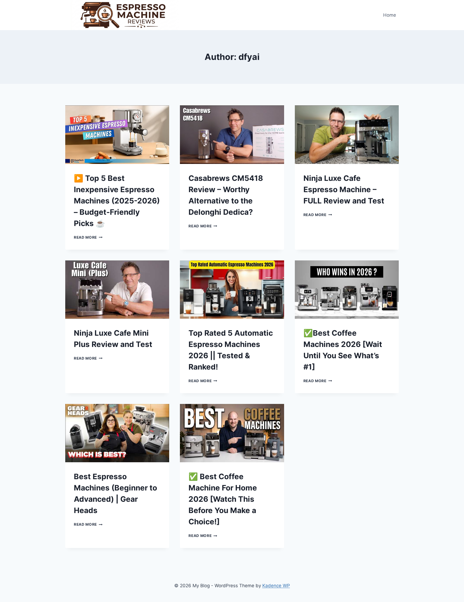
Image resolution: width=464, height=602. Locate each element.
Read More (88, 237)
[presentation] (117, 134)
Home (389, 15)
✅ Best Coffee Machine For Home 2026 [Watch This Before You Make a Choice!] (223, 499)
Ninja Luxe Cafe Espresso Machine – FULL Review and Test (343, 189)
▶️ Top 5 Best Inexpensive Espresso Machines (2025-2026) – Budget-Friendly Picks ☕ (117, 201)
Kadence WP (276, 585)
